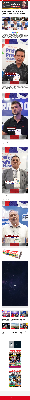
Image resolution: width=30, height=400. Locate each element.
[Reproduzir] (2, 139)
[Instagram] (15, 33)
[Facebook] (12, 33)
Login (6, 397)
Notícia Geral (4, 316)
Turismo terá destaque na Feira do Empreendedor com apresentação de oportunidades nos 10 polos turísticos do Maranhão (15, 332)
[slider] (14, 139)
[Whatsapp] (16, 33)
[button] (15, 62)
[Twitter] (13, 33)
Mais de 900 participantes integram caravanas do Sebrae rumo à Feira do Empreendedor (15, 319)
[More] (18, 33)
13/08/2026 (12, 320)
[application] (15, 62)
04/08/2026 (3, 333)
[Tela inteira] (27, 139)
